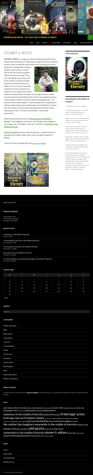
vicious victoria (44, 436)
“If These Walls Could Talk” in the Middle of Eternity (21, 241)
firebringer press (73, 414)
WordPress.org (8, 462)
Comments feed (9, 458)
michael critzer (82, 425)
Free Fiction (7, 354)
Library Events (8, 362)
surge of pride (79, 433)
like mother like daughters (18, 424)
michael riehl (9, 429)
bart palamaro (37, 408)
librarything (74, 421)
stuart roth (71, 433)
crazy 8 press (20, 410)
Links (75, 42)
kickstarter (43, 421)
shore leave (59, 429)
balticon (29, 408)
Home (31, 42)
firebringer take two (13, 418)
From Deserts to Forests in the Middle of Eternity (20, 247)
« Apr (6, 298)
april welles (7, 408)
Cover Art (6, 342)
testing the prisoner (23, 436)
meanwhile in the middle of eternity (56, 424)
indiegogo (75, 418)
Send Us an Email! (9, 202)
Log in (5, 450)
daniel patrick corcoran (34, 410)
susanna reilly (9, 436)
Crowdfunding (8, 346)
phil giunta (36, 428)
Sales (5, 370)
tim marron (35, 436)
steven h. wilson (56, 432)
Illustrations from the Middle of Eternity (17, 253)
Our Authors (55, 42)
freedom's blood (33, 417)
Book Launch (7, 334)
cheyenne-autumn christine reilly (73, 408)
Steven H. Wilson (32, 392)
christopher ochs (10, 410)
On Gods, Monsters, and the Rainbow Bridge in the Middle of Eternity (27, 259)
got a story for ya (48, 418)
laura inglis (64, 421)
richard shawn (49, 429)
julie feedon (32, 421)
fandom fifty (48, 414)
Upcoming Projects (10, 374)
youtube (51, 436)
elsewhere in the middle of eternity (23, 414)
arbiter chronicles (19, 408)
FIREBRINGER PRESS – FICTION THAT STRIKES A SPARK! (30, 37)
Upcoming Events (86, 42)
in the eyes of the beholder (10, 421)
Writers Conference (10, 379)
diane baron (50, 410)
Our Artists (67, 42)
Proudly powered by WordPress (12, 472)
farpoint (57, 414)
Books (45, 42)
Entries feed (7, 454)
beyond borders (47, 408)
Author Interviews (9, 326)
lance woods (54, 421)
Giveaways (7, 358)
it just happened (22, 421)
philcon (26, 429)
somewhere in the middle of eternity (24, 432)
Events (5, 350)
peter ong (19, 429)
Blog (38, 42)
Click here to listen (11, 132)
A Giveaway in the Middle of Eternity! (16, 234)
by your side (57, 407)
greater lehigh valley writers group (62, 418)
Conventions (7, 338)
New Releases (8, 366)
